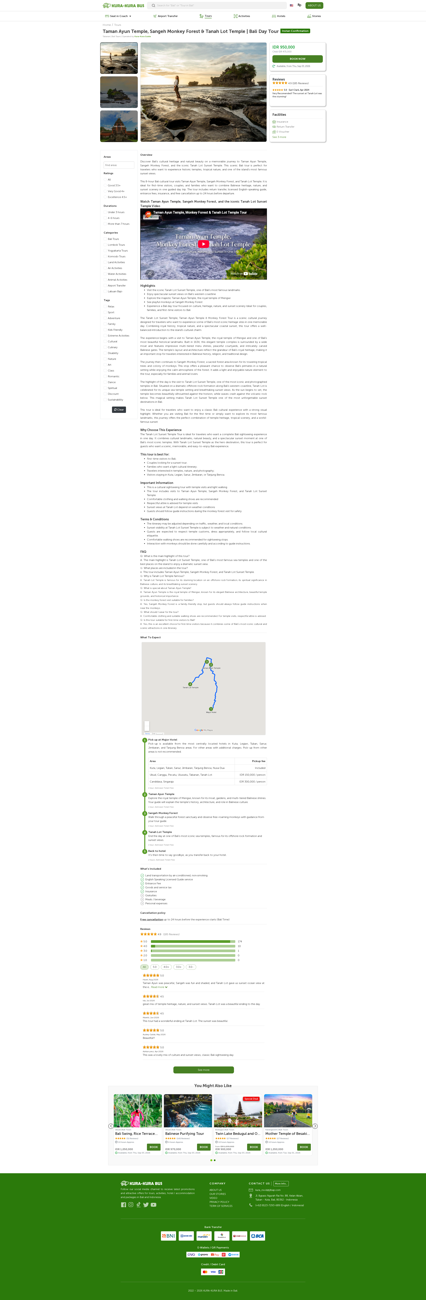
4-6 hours (113, 218)
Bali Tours (113, 239)
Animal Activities (117, 279)
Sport (111, 312)
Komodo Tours (116, 256)
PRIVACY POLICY (219, 1202)
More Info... (281, 1183)
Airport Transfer (117, 285)
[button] (211, 1160)
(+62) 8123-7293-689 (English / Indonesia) (279, 1205)
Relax (111, 306)
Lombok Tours (116, 244)
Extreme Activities (118, 335)
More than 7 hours (118, 223)
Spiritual (112, 388)
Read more (158, 987)
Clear (120, 409)
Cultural (112, 341)
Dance (112, 382)
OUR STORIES (218, 1194)
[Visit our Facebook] (123, 1205)
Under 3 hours (116, 212)
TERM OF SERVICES (221, 1206)
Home (107, 24)
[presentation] (111, 1126)
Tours (117, 24)
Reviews (278, 79)
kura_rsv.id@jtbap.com (268, 1190)
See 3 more (279, 137)
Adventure (114, 318)
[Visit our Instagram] (131, 1205)
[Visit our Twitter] (146, 1205)
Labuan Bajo (115, 291)
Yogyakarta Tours (118, 250)
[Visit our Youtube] (153, 1205)
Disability (113, 353)
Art (109, 364)
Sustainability (115, 399)
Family (111, 324)
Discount (113, 393)
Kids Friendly (115, 329)
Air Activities (115, 268)
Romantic (113, 376)
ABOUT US (314, 5)
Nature (112, 358)
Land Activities (116, 262)
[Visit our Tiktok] (138, 1205)
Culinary (112, 347)
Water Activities (117, 273)
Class (111, 370)
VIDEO (213, 1198)
